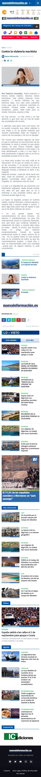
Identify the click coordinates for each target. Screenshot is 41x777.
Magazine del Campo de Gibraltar (17, 25)
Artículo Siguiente (32, 326)
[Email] (23, 320)
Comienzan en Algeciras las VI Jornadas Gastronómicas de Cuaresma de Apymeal (30, 716)
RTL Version (21, 774)
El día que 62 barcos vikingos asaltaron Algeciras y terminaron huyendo (30, 447)
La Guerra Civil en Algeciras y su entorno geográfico (30, 532)
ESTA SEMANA (11, 340)
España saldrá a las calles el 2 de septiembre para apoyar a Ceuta (29, 351)
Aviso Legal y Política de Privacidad (25, 771)
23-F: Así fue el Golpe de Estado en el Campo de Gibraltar (29, 593)
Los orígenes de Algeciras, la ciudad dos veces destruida (29, 431)
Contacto (7, 771)
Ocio (18, 37)
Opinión (9, 47)
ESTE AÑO (30, 340)
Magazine (25, 37)
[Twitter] (8, 61)
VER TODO (36, 254)
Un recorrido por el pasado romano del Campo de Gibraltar (29, 517)
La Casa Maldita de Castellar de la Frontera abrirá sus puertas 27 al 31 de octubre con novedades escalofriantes (28, 677)
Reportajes (34, 37)
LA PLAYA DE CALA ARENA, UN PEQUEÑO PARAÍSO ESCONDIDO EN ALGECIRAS (29, 367)
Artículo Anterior (8, 326)
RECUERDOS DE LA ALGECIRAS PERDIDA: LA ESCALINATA (30, 416)
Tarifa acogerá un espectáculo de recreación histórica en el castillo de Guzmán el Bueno (29, 698)
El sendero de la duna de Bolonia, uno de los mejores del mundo (30, 578)
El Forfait (24, 292)
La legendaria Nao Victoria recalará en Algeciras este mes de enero (30, 658)
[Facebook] (5, 61)
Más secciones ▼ (8, 37)
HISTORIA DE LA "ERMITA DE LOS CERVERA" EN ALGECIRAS (27, 383)
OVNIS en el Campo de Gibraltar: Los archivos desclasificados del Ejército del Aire (30, 563)
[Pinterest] (18, 320)
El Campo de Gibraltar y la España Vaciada (30, 263)
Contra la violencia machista (28, 278)
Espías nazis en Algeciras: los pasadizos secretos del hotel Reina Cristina (29, 400)
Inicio (3, 47)
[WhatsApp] (11, 61)
